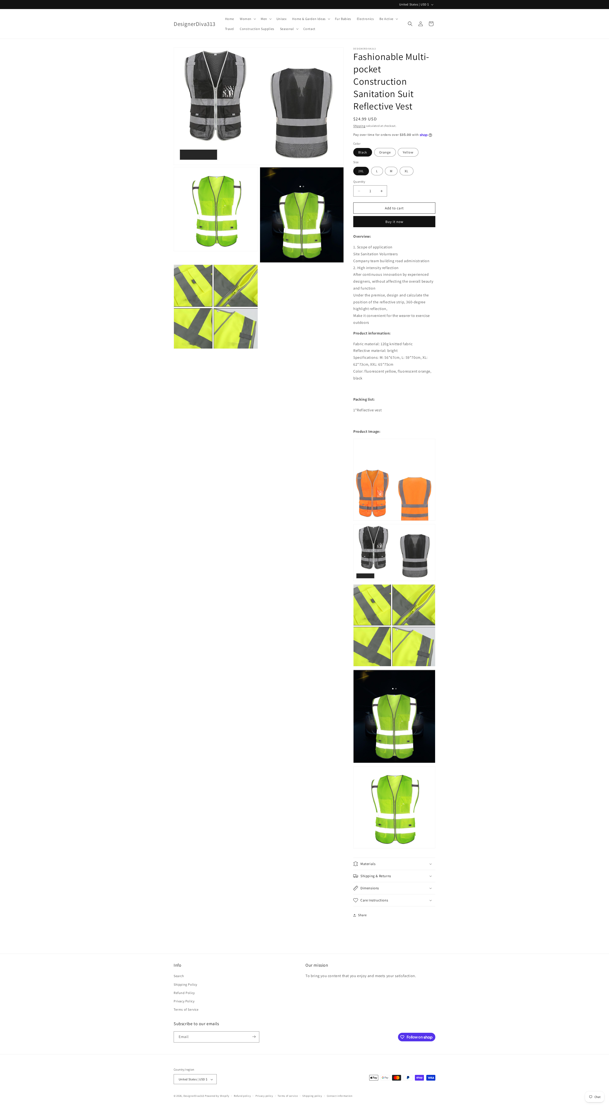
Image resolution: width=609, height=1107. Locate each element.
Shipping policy (312, 1096)
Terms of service (288, 1096)
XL (406, 171)
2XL (361, 171)
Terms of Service (186, 1009)
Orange (385, 152)
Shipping (359, 126)
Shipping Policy (185, 984)
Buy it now (394, 221)
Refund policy (242, 1096)
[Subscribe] (254, 1036)
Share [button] (362, 915)
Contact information (340, 1096)
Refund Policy (184, 992)
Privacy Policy (184, 1001)
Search (179, 976)
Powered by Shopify (217, 1096)
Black (362, 152)
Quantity (359, 182)
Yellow (408, 152)
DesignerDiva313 (193, 1096)
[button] (247, 19)
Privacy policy (264, 1096)
